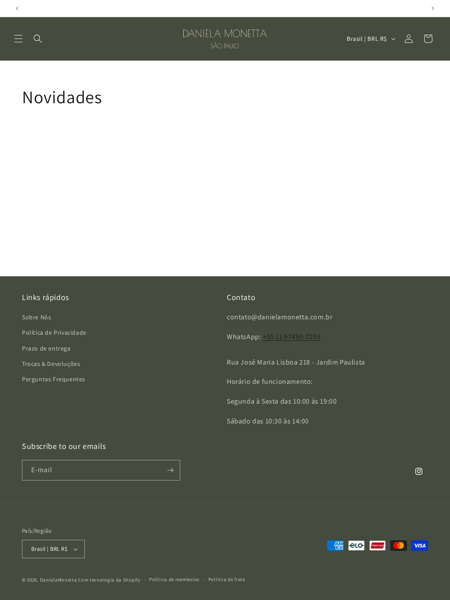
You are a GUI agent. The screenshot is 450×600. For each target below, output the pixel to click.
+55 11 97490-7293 (291, 336)
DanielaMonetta (58, 580)
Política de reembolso (174, 579)
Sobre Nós (36, 317)
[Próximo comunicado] (433, 8)
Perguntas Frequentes (53, 379)
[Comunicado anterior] (17, 8)
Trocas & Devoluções (51, 364)
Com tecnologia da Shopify (109, 580)
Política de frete (226, 579)
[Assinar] (170, 470)
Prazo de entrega (46, 348)
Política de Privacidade (54, 332)
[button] (18, 38)
